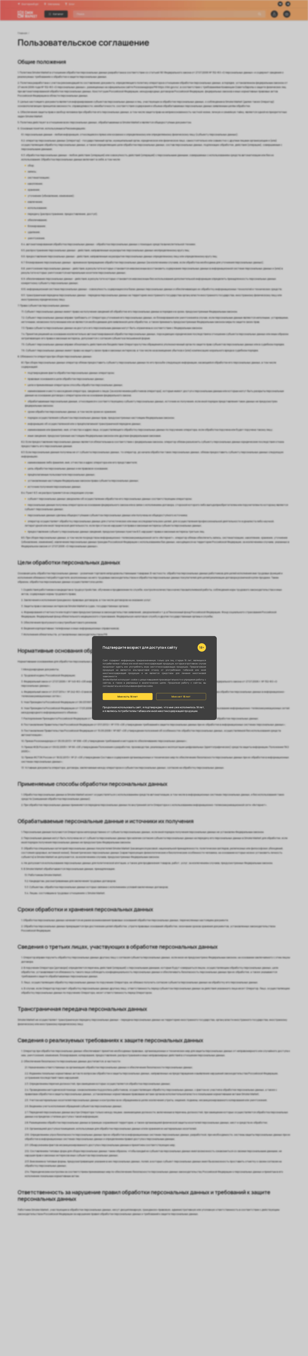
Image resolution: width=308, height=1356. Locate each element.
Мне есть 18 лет (127, 696)
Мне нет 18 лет (181, 696)
